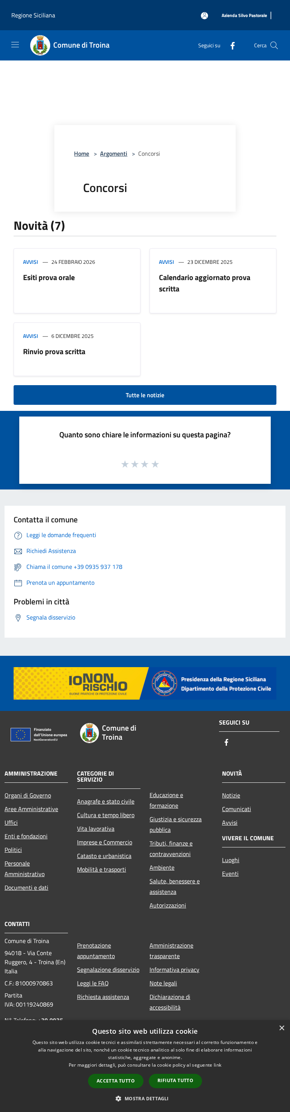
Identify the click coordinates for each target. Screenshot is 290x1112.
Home (81, 153)
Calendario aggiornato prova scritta (204, 282)
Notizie (231, 795)
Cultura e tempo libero (105, 814)
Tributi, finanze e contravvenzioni (171, 848)
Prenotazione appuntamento (96, 950)
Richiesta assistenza (103, 996)
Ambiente (162, 867)
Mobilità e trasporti (101, 869)
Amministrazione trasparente (171, 950)
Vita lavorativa (95, 828)
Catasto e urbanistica (104, 855)
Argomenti (113, 153)
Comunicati (236, 808)
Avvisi (30, 262)
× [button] (281, 1028)
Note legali (163, 983)
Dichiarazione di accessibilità (170, 1002)
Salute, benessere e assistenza (175, 886)
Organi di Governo (28, 795)
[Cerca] (274, 45)
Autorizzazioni (168, 905)
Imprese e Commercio (104, 842)
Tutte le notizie (145, 395)
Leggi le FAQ (93, 983)
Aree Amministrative (31, 808)
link (217, 1065)
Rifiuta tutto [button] (175, 1080)
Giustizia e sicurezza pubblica (176, 824)
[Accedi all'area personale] (204, 16)
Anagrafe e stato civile (105, 801)
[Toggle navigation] (15, 44)
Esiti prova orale (49, 277)
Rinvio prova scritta (54, 351)
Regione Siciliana (33, 15)
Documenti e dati (26, 887)
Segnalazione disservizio (108, 969)
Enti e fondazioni (26, 836)
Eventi (230, 873)
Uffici (11, 822)
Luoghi (230, 859)
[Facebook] (229, 45)
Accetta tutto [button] (116, 1081)
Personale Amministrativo (25, 868)
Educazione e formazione (166, 800)
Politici (13, 849)
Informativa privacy (174, 969)
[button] (144, 1098)
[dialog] (145, 1066)
